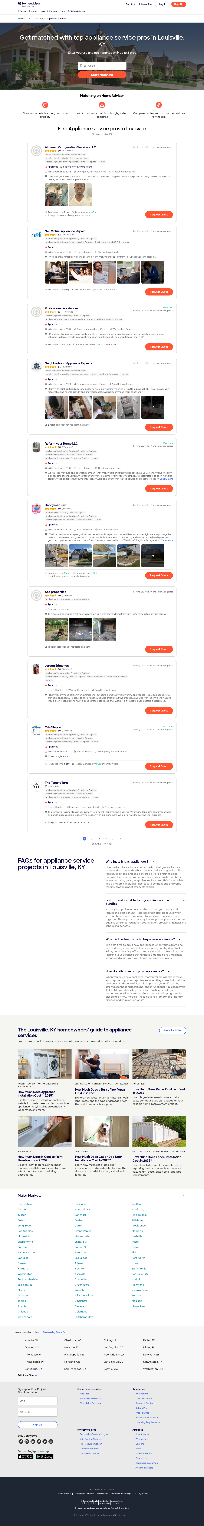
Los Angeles (25, 1231)
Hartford (23, 1268)
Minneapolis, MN (74, 1354)
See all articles (172, 1030)
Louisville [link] (38, 18)
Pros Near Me (142, 1412)
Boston (79, 1220)
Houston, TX (71, 1347)
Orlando (23, 1295)
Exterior (33, 11)
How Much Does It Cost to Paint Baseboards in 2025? (40, 1158)
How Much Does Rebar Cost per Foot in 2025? (158, 1091)
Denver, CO (32, 1347)
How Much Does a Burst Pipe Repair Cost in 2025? (100, 1091)
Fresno (22, 1220)
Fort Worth (138, 1257)
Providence (139, 1225)
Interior (22, 11)
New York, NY (151, 1354)
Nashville (137, 1236)
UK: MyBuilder (141, 1494)
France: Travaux (64, 1494)
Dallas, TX (149, 1340)
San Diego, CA (33, 1369)
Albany (79, 1263)
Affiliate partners (144, 1467)
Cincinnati (81, 1300)
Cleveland (81, 1306)
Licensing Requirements (147, 1422)
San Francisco (26, 1252)
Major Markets (29, 1195)
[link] (102, 154)
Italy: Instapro (103, 1494)
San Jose (23, 1257)
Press (138, 1448)
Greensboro (82, 1284)
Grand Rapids (83, 1231)
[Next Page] (127, 838)
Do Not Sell (104, 1502)
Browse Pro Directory (91, 1398)
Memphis (137, 1231)
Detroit (79, 1225)
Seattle (136, 1295)
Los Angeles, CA (114, 1347)
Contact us (141, 1458)
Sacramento (25, 1241)
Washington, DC (153, 1369)
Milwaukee (138, 1306)
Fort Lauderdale (28, 1279)
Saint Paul (81, 1241)
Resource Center (144, 1403)
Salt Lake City (140, 1274)
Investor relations (144, 1453)
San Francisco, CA (75, 1369)
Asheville (80, 1274)
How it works (142, 1434)
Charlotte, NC (72, 1340)
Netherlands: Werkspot (121, 1494)
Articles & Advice (77, 11)
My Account (141, 1393)
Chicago (23, 1311)
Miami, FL (149, 1347)
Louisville (80, 1204)
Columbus (81, 1311)
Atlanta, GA (32, 1340)
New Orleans (83, 1209)
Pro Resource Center (91, 1444)
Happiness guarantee (146, 1463)
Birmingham (25, 1204)
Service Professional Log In (94, 1434)
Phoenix (23, 1209)
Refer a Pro (141, 1408)
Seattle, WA (111, 1369)
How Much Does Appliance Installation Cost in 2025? (36, 1093)
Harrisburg (138, 1209)
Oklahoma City (84, 1317)
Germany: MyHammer (84, 1494)
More (62, 11)
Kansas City (82, 1247)
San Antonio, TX (152, 1361)
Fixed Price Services (90, 1403)
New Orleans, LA (114, 1354)
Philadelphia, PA (34, 1361)
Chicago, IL (110, 1340)
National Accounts (89, 1453)
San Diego (24, 1247)
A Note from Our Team (146, 1417)
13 (120, 838)
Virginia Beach (140, 1290)
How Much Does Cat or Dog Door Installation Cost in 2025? (98, 1158)
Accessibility (117, 1502)
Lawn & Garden (48, 11)
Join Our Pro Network (91, 1439)
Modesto (23, 1236)
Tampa (22, 1300)
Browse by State (52, 1332)
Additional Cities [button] (26, 1375)
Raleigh (79, 1290)
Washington (25, 1274)
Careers (139, 1444)
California (93, 1502)
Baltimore (81, 1214)
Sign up (37, 1424)
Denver (22, 1263)
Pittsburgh (138, 1220)
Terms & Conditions (120, 1508)
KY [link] (28, 18)
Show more (167, 479)
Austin (135, 1241)
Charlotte (81, 1279)
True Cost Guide (143, 1398)
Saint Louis (81, 1252)
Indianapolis (25, 1317)
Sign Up (178, 4)
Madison (137, 1300)
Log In (162, 4)
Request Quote (159, 214)
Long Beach (25, 1225)
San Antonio (139, 1268)
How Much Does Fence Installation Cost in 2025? (156, 1158)
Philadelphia (139, 1214)
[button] (56, 194)
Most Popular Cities (27, 1332)
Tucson (22, 1214)
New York (80, 1268)
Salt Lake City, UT (114, 1361)
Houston (137, 1263)
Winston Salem (84, 1295)
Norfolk (136, 1279)
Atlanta (22, 1306)
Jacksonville (25, 1284)
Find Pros (84, 1393)
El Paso (136, 1252)
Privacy (84, 1502)
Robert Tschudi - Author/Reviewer (38, 1084)
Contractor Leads (89, 1448)
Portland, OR (72, 1361)
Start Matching (102, 75)
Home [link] (21, 18)
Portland (137, 1204)
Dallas (135, 1247)
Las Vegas (81, 1257)
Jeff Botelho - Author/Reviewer (93, 1084)
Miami (21, 1290)
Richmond (138, 1284)
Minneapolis (82, 1236)
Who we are (141, 1439)
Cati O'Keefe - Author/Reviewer (150, 1151)
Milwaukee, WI (33, 1354)
